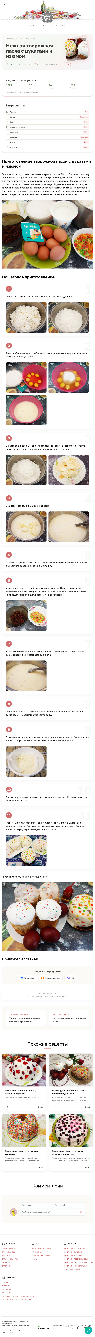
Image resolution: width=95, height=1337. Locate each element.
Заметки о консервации (75, 1266)
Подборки (6, 1289)
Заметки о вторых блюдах (76, 1249)
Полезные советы (72, 1269)
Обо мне (6, 1282)
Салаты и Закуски (10, 1259)
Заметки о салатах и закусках (78, 1262)
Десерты (6, 1262)
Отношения (37, 1252)
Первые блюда (8, 1249)
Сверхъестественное (41, 1255)
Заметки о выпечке (73, 1252)
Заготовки (7, 1266)
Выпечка (6, 1255)
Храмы (34, 1259)
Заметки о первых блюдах (76, 1259)
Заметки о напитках (73, 1255)
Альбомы (6, 1286)
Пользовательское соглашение (17, 1300)
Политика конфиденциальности (18, 1296)
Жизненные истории (41, 1249)
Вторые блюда (8, 1252)
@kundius (63, 996)
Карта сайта (8, 1293)
